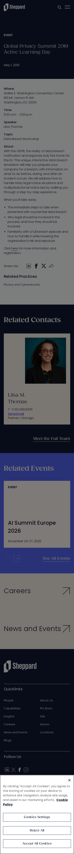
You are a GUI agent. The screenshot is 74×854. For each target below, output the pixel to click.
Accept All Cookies (37, 843)
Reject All (37, 830)
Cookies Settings (37, 817)
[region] (37, 814)
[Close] (69, 780)
